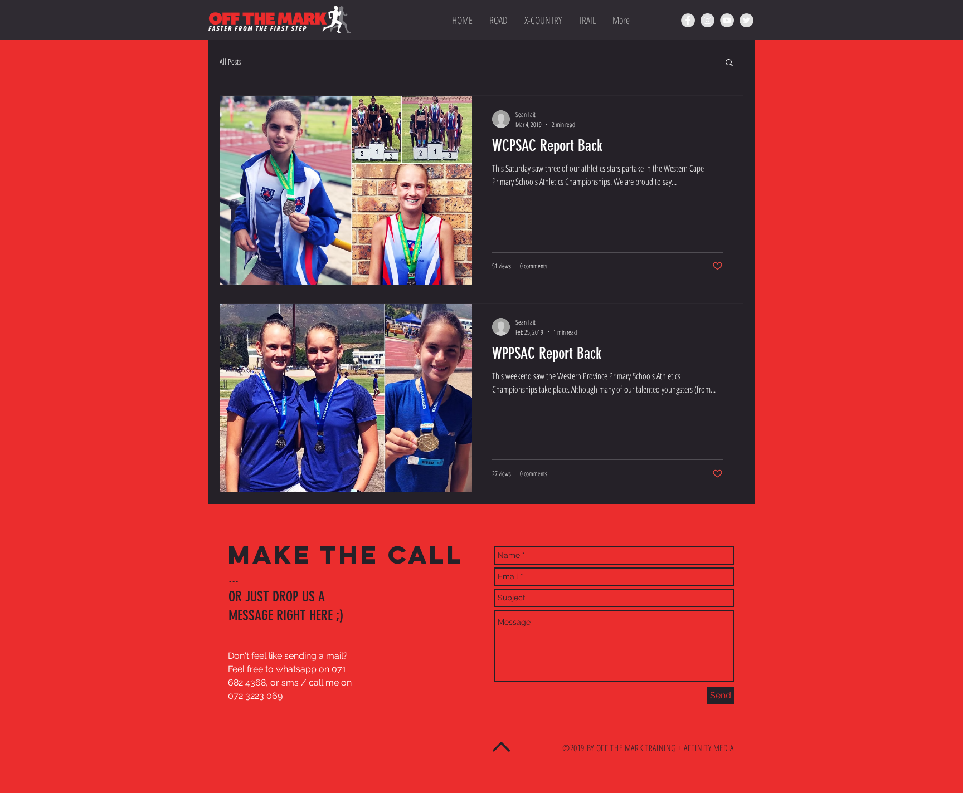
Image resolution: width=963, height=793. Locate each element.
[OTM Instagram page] (707, 20)
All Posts (230, 61)
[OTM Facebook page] (688, 20)
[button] (729, 63)
